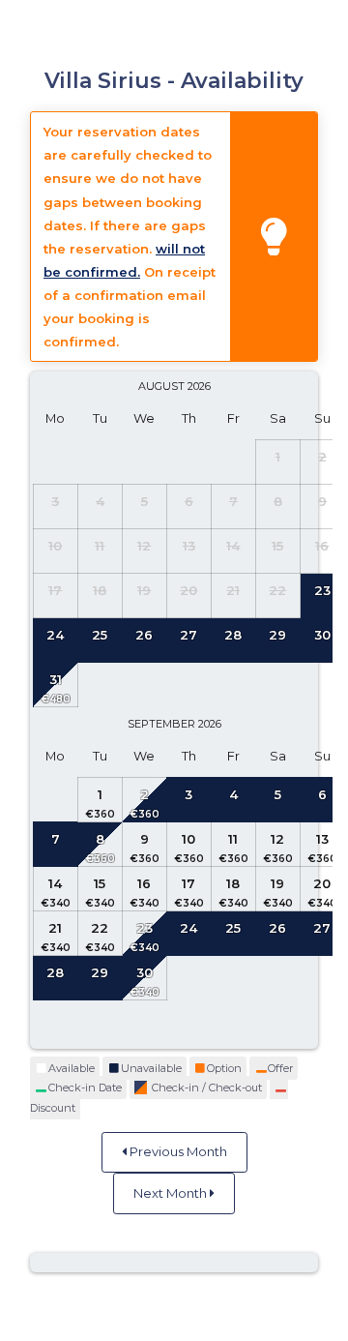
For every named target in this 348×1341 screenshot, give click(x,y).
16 (144, 883)
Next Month (171, 1193)
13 (322, 839)
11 (233, 839)
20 (322, 883)
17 (188, 883)
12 (277, 839)
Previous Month (177, 1151)
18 (233, 883)
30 (144, 972)
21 (55, 928)
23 (144, 928)
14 (55, 883)
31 (55, 679)
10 (188, 839)
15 (99, 883)
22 (99, 928)
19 (277, 883)
